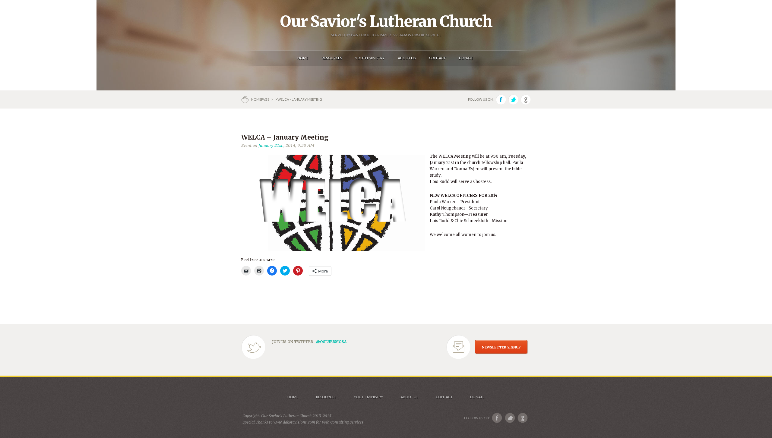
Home (293, 397)
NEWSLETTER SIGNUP (501, 347)
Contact (444, 397)
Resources (326, 397)
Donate (477, 397)
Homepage (260, 99)
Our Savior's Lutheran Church (386, 21)
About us (409, 397)
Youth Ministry (368, 397)
